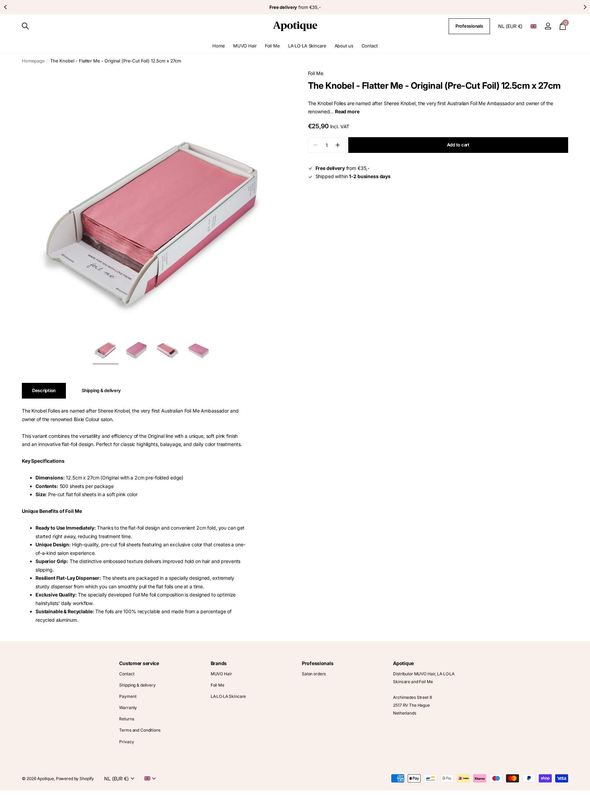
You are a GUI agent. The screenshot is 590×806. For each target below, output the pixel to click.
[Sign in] (548, 26)
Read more (347, 111)
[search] (25, 26)
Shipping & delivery (137, 685)
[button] (5, 7)
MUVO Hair (245, 45)
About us (344, 45)
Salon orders (314, 673)
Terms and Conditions (139, 730)
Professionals (469, 26)
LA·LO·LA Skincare (307, 45)
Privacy (126, 741)
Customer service (139, 663)
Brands (219, 663)
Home (218, 45)
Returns (126, 718)
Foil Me (272, 45)
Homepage (33, 60)
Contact (370, 45)
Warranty (128, 707)
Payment (127, 696)
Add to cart (458, 144)
